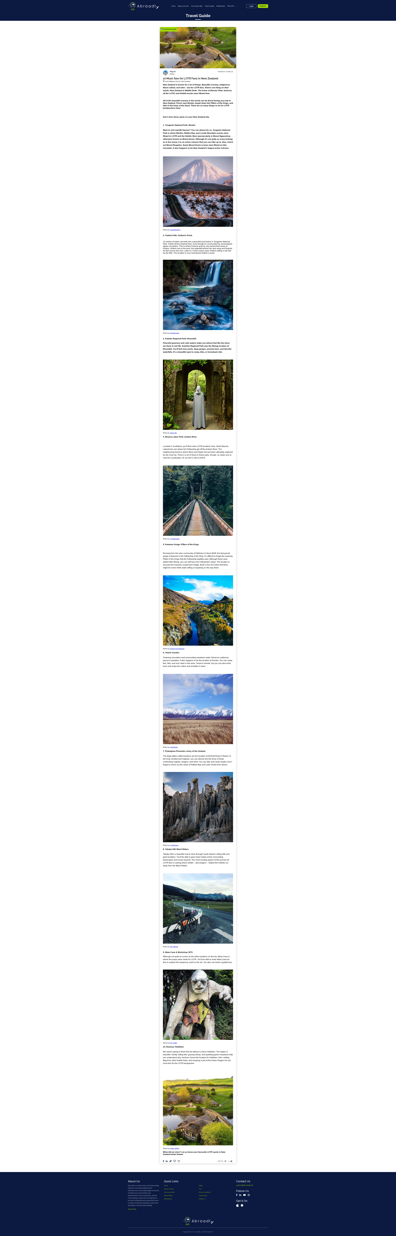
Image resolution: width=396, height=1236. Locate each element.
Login (248, 6)
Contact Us (202, 1199)
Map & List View (181, 6)
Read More (132, 1209)
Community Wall (194, 6)
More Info (228, 6)
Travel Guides (207, 6)
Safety (201, 1185)
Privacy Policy (203, 1195)
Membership (218, 6)
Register (261, 6)
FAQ (200, 1189)
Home (171, 6)
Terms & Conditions (205, 1192)
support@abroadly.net (244, 1185)
